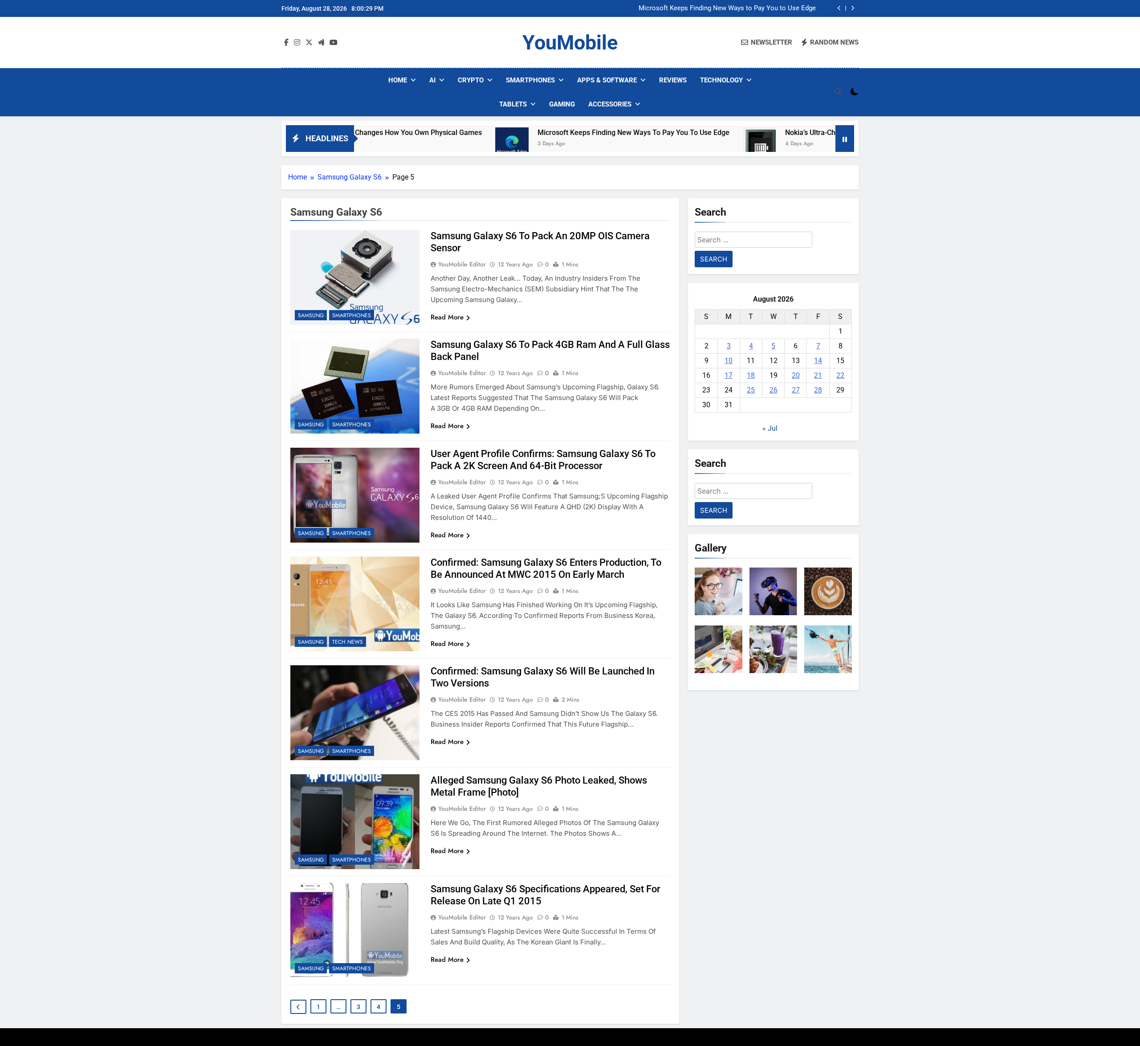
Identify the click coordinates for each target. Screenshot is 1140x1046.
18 (751, 375)
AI (432, 80)
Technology (721, 80)
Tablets (513, 104)
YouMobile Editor (462, 264)
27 (796, 390)
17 (729, 375)
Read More (447, 317)
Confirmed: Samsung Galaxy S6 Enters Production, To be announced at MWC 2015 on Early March (546, 568)
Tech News (347, 642)
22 (840, 375)
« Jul (770, 428)
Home (397, 80)
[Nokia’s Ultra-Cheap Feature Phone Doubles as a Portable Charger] (705, 144)
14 (818, 360)
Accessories (609, 104)
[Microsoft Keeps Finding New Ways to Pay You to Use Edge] (457, 144)
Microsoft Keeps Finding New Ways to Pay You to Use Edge (727, 8)
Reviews (673, 80)
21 (818, 375)
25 (751, 390)
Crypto (471, 80)
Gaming (562, 104)
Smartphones (530, 80)
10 (729, 360)
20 (796, 375)
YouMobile (570, 42)
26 (774, 390)
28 (818, 390)
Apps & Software (607, 80)
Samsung (311, 315)
